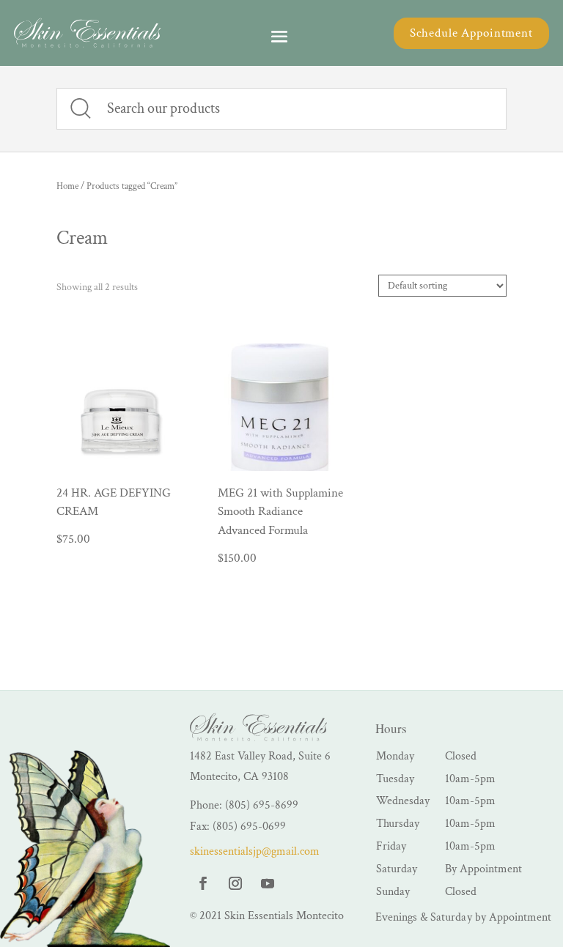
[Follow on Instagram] (235, 883)
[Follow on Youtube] (267, 883)
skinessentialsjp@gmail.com (255, 851)
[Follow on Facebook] (203, 883)
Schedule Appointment (471, 33)
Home (67, 186)
